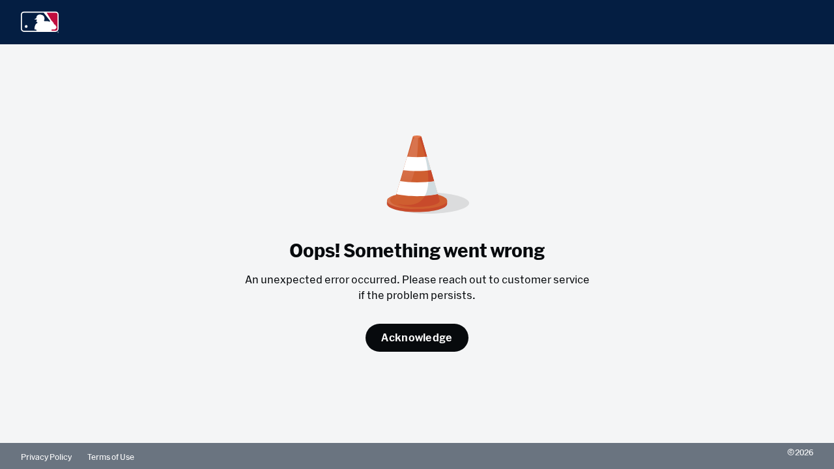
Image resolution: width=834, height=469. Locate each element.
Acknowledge (417, 337)
